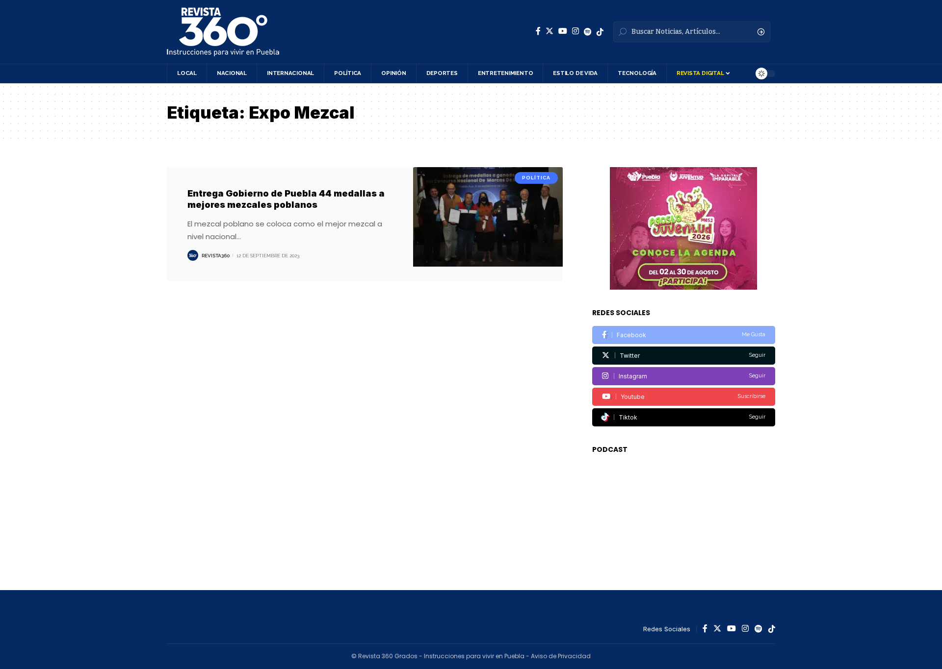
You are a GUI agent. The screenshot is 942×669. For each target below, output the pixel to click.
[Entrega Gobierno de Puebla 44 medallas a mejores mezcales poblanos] (488, 224)
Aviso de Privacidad (561, 656)
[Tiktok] (683, 417)
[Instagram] (575, 31)
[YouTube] (563, 31)
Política (536, 177)
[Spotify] (587, 32)
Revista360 (216, 255)
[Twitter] (549, 31)
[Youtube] (683, 397)
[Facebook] (538, 31)
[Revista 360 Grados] (223, 31)
